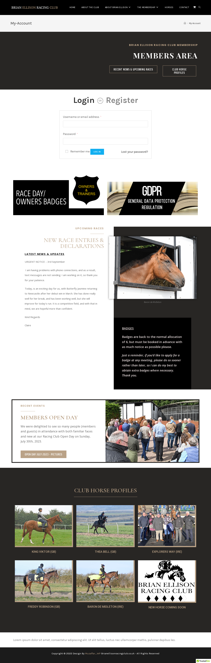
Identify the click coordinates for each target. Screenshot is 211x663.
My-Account (194, 23)
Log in (97, 152)
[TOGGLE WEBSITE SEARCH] (199, 7)
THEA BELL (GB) (105, 551)
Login (84, 100)
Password (70, 134)
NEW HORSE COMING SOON (167, 607)
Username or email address (82, 117)
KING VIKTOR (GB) (44, 551)
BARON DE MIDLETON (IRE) (105, 606)
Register (122, 100)
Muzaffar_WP (93, 653)
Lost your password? (134, 152)
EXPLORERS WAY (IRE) (167, 551)
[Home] (185, 23)
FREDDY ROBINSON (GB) (44, 606)
